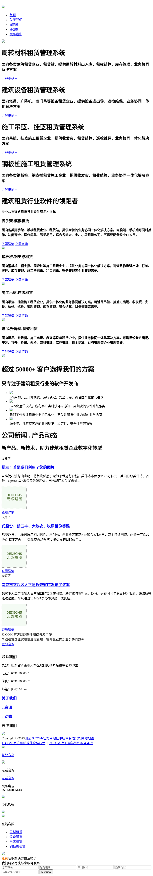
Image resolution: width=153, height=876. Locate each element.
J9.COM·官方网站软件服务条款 (71, 743)
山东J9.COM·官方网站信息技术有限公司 (53, 738)
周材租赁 (16, 832)
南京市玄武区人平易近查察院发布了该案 (36, 585)
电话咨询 (8, 778)
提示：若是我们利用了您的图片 (28, 467)
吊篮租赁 (16, 841)
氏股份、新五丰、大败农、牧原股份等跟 (36, 526)
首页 (13, 15)
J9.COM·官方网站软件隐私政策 (23, 743)
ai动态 (14, 29)
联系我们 (16, 34)
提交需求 (46, 872)
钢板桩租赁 (18, 846)
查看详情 (8, 512)
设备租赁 (16, 837)
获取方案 (8, 755)
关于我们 (16, 20)
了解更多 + (9, 78)
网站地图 (87, 738)
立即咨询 (21, 244)
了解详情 (8, 244)
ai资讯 (14, 24)
